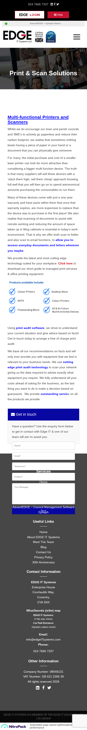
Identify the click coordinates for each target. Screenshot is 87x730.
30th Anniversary (43, 562)
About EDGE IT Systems (43, 537)
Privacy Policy (43, 557)
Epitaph (43, 512)
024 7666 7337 (38, 4)
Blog (43, 547)
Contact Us (43, 552)
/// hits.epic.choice (43, 619)
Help (60, 14)
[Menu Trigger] (77, 36)
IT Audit (43, 487)
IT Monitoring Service (43, 492)
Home (43, 482)
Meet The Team (43, 542)
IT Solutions (43, 497)
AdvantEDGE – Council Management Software (43, 507)
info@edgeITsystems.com (43, 639)
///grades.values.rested (43, 627)
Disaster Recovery (43, 502)
